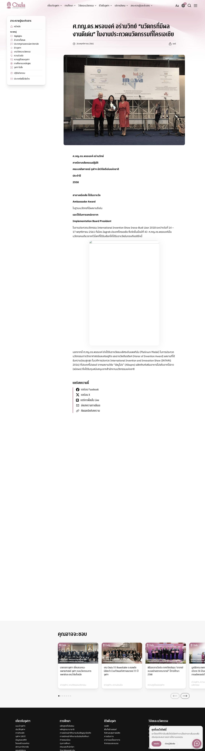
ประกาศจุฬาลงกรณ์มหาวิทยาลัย (26, 44)
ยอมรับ (156, 743)
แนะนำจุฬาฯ (20, 726)
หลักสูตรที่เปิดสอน (67, 726)
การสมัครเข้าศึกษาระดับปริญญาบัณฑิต (75, 733)
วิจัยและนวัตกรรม (86, 5)
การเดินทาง (109, 736)
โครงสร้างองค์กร (22, 743)
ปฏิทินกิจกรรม (19, 73)
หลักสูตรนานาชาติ (67, 729)
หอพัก (106, 726)
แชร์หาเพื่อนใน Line (89, 400)
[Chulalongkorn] (16, 5)
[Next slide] (185, 696)
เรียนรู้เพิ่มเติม (170, 743)
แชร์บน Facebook (90, 389)
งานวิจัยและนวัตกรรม (22, 51)
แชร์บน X (85, 394)
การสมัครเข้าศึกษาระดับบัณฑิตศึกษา (74, 736)
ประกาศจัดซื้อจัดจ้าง (22, 79)
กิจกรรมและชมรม (111, 743)
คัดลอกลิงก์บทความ (90, 410)
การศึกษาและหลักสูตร (22, 63)
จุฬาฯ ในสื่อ (18, 67)
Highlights (18, 36)
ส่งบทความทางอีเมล (90, 405)
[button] (58, 695)
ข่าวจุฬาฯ (17, 48)
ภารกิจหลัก (20, 733)
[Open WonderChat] (196, 743)
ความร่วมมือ (18, 55)
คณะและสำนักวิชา (67, 747)
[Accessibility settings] (177, 5)
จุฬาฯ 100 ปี (20, 736)
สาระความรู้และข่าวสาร (140, 5)
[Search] (189, 5)
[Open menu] (195, 5)
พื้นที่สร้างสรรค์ (110, 729)
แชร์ (174, 43)
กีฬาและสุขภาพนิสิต (112, 733)
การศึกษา (69, 5)
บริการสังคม (120, 5)
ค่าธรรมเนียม (65, 740)
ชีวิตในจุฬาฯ (104, 5)
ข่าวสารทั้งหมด (19, 40)
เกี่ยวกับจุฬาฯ (53, 5)
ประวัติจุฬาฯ (20, 729)
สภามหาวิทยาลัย (22, 747)
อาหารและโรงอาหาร (112, 740)
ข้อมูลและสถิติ (21, 740)
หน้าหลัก (17, 26)
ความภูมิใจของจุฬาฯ (21, 59)
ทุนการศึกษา (65, 743)
